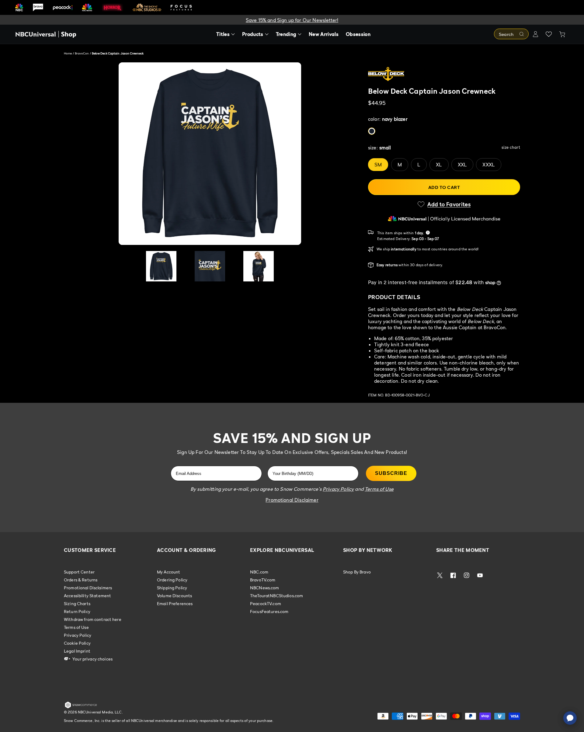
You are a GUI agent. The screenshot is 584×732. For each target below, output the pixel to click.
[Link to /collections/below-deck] (444, 74)
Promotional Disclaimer (292, 500)
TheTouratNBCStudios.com (276, 595)
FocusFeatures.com (269, 611)
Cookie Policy (77, 643)
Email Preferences (175, 603)
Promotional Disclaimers (88, 587)
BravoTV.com (263, 579)
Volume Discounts (174, 595)
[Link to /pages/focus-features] (181, 7)
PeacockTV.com (265, 603)
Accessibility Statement (87, 595)
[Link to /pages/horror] (112, 7)
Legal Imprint (77, 651)
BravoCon (82, 53)
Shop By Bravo (357, 572)
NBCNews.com (264, 587)
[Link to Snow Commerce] (81, 707)
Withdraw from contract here (92, 619)
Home (68, 53)
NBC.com (259, 572)
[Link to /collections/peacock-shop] (62, 7)
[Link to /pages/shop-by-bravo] (38, 7)
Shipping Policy (172, 587)
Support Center (79, 572)
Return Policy (77, 611)
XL (439, 165)
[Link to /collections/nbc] (19, 7)
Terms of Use (76, 627)
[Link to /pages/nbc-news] (87, 7)
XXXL (488, 165)
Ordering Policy (172, 579)
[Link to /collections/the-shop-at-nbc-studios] (147, 7)
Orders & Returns (80, 579)
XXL (462, 165)
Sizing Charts (77, 603)
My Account (168, 572)
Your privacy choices (92, 658)
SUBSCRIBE (391, 473)
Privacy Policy (77, 635)
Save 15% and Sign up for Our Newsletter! (292, 20)
